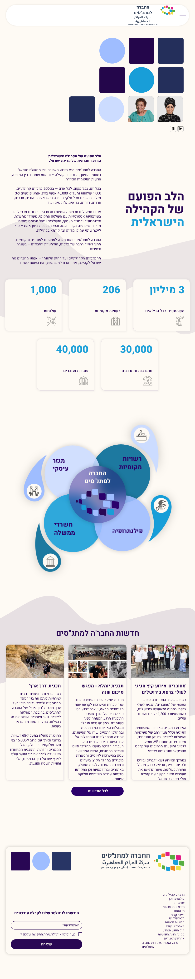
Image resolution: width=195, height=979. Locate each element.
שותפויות (178, 903)
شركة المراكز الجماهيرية (142, 19)
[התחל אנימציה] (180, 129)
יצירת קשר (177, 915)
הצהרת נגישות (175, 926)
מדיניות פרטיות (174, 922)
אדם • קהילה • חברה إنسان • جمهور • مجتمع (142, 24)
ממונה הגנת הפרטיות (171, 935)
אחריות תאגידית (174, 939)
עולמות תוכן (176, 899)
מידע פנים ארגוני (173, 907)
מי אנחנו (179, 911)
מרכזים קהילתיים (173, 895)
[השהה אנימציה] (173, 129)
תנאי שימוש (176, 918)
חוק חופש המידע (173, 931)
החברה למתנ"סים (97, 477)
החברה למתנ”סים (125, 855)
